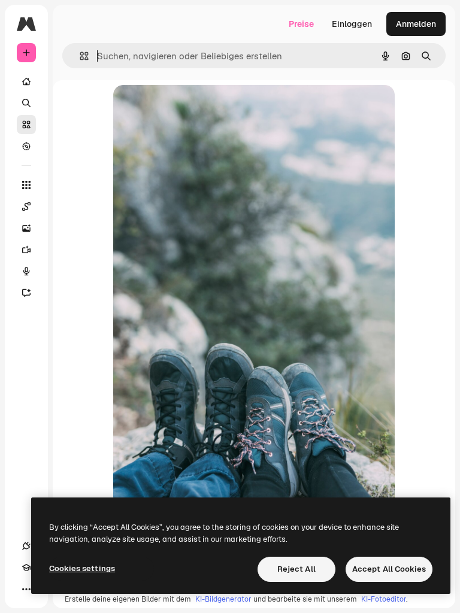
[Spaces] (26, 206)
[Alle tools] (26, 185)
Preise (301, 24)
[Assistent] (26, 292)
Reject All (296, 569)
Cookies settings (82, 568)
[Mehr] (26, 589)
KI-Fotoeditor (383, 599)
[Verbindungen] (26, 546)
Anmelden (416, 24)
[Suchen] (26, 103)
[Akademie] (26, 567)
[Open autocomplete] (79, 55)
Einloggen (352, 24)
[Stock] (26, 124)
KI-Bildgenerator (223, 599)
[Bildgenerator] (26, 228)
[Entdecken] (26, 146)
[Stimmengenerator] (26, 271)
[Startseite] (26, 81)
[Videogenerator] (26, 249)
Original (190, 107)
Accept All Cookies (389, 569)
